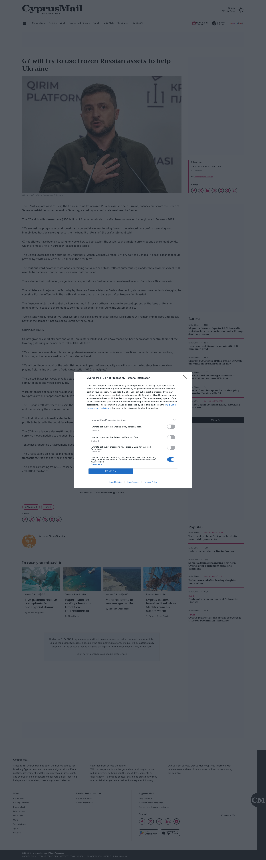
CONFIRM (111, 471)
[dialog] (133, 430)
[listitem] (133, 419)
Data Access (133, 482)
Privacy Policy (150, 482)
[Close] (186, 378)
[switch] (171, 427)
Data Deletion (115, 482)
